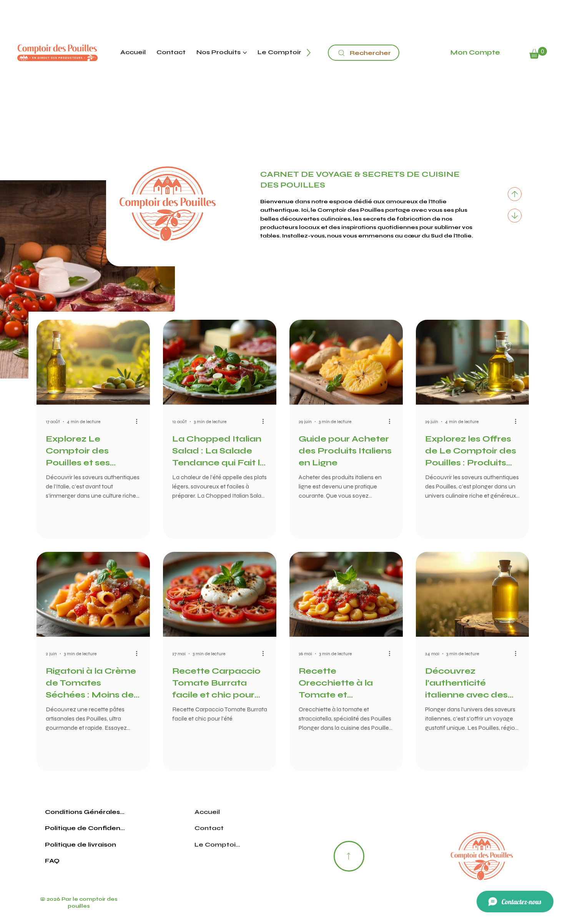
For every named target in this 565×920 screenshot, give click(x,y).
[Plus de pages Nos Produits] (245, 53)
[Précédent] (515, 194)
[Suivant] (515, 216)
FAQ (52, 860)
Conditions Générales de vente (85, 811)
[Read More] (349, 856)
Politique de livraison (80, 844)
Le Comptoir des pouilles (217, 844)
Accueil (207, 811)
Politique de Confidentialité (85, 828)
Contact (209, 828)
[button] (538, 53)
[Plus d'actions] (139, 421)
